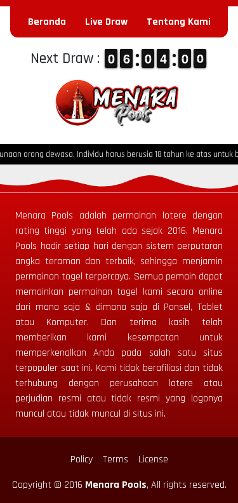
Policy (81, 459)
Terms (115, 459)
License (153, 459)
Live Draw (106, 22)
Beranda (47, 22)
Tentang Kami (179, 22)
